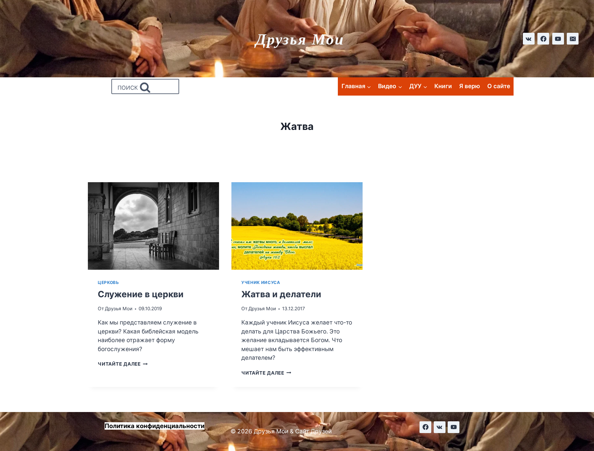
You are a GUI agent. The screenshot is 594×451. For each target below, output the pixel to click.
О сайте (498, 86)
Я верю (469, 86)
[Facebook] (543, 39)
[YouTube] (558, 39)
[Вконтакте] (529, 39)
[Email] (573, 39)
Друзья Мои (118, 308)
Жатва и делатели (281, 294)
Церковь (108, 282)
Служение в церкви (140, 294)
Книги (443, 86)
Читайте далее (123, 364)
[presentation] (153, 226)
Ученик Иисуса (260, 282)
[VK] (440, 427)
